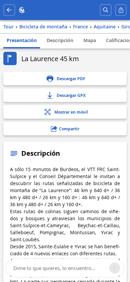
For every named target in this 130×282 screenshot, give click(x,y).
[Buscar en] (106, 10)
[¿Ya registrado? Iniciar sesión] (121, 10)
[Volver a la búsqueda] (9, 10)
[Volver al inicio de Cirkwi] (22, 10)
